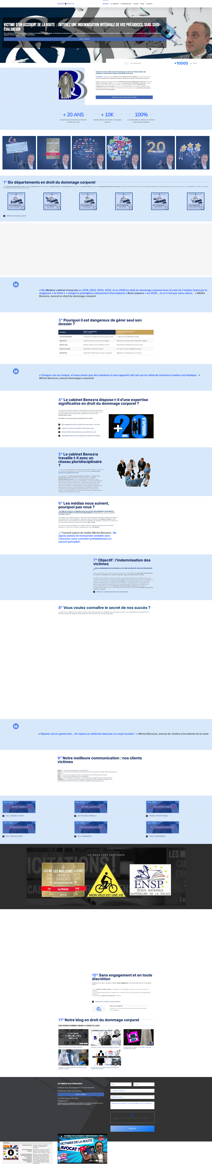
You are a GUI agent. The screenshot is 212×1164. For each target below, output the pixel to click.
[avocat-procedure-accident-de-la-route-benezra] (19, 822)
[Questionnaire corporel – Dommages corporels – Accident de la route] (139, 1037)
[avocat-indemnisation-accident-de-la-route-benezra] (90, 822)
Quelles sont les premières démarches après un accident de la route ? (105, 1068)
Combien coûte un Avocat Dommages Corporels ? (105, 1047)
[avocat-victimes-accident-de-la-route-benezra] (19, 801)
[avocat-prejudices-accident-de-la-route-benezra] (90, 801)
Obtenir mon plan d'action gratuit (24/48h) (124, 97)
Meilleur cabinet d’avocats (62, 290)
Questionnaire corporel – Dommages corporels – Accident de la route (138, 1047)
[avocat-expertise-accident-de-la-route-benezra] (162, 801)
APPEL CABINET (84, 39)
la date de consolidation (118, 581)
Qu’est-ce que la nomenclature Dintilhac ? (70, 1047)
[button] (106, 216)
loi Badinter (192, 186)
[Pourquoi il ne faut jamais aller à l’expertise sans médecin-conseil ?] (73, 1057)
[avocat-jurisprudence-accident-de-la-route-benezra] (162, 822)
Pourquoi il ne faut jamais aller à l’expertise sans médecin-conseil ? (72, 1068)
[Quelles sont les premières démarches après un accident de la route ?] (106, 1057)
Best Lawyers (136, 293)
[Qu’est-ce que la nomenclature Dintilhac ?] (73, 1037)
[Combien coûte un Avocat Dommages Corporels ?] (106, 1037)
